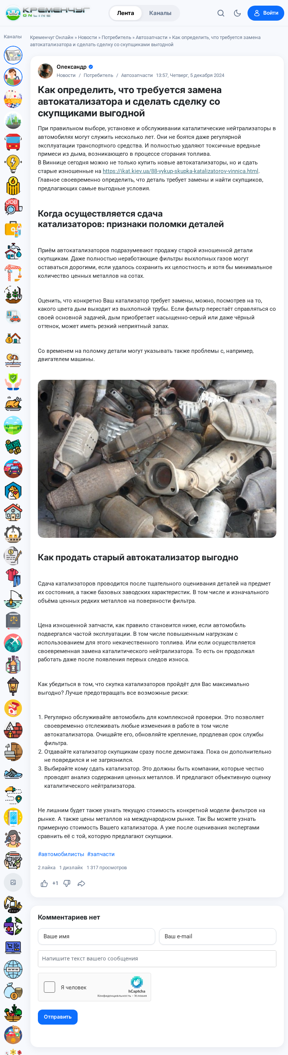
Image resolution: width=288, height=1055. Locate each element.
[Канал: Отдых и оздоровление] (13, 360)
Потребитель (116, 37)
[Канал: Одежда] (13, 577)
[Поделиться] (81, 883)
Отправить (58, 1017)
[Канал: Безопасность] (13, 381)
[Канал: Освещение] (13, 686)
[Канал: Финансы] (13, 991)
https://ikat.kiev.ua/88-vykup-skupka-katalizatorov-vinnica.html (180, 171)
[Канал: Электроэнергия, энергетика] (13, 164)
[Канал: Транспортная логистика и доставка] (13, 795)
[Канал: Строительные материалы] (13, 730)
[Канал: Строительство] (13, 272)
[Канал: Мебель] (13, 751)
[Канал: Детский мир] (13, 1034)
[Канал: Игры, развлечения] (13, 98)
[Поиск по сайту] (220, 13)
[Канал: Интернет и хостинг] (13, 969)
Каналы (160, 13)
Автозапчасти (152, 37)
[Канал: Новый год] (13, 882)
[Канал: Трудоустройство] (13, 207)
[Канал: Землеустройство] (13, 425)
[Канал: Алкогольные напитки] (13, 664)
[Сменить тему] (237, 13)
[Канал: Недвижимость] (13, 338)
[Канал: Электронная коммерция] (13, 947)
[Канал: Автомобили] (13, 468)
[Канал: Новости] (13, 55)
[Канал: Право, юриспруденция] (13, 621)
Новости (87, 37)
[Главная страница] (48, 13)
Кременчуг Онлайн (52, 37)
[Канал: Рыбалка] (13, 599)
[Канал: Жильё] (13, 512)
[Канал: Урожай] (13, 1013)
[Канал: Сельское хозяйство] (13, 294)
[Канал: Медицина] (13, 229)
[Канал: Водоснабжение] (13, 251)
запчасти (102, 854)
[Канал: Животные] (13, 490)
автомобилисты (62, 854)
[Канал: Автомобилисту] (13, 316)
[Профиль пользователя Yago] (45, 70)
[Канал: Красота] (13, 838)
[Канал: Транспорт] (13, 142)
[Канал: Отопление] (13, 185)
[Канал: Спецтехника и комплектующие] (13, 904)
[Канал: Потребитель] (13, 77)
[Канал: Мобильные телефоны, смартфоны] (13, 817)
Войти (270, 13)
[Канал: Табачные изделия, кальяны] (13, 708)
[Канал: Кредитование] (13, 555)
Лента (125, 13)
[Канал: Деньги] (13, 447)
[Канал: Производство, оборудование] (13, 534)
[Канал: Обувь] (13, 773)
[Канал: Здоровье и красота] (13, 926)
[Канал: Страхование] (13, 860)
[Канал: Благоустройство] (13, 120)
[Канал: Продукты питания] (13, 403)
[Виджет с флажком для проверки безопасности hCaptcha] (94, 987)
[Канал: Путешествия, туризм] (13, 643)
